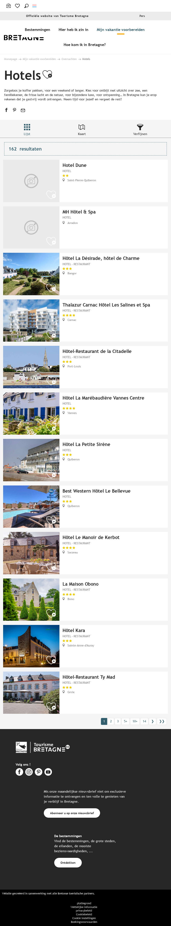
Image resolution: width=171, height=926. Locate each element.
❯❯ (162, 721)
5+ (125, 721)
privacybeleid (84, 910)
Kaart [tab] (82, 134)
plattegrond (84, 903)
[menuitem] (27, 37)
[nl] (34, 6)
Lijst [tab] (27, 134)
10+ (134, 721)
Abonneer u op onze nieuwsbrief (72, 813)
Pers (142, 16)
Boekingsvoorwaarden (84, 921)
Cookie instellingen (84, 918)
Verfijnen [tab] (140, 134)
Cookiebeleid (84, 914)
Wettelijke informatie (84, 907)
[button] (26, 6)
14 (144, 721)
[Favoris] (18, 6)
